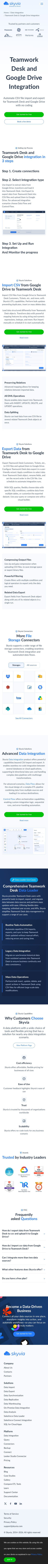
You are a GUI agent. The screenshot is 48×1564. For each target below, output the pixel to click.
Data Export (9, 1391)
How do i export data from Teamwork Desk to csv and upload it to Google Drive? (21, 1234)
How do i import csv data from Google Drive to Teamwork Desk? (21, 1247)
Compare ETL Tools (12, 1484)
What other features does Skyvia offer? (22, 1270)
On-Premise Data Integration (17, 1408)
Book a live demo (24, 122)
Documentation (11, 1496)
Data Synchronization (13, 1396)
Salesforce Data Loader (14, 1416)
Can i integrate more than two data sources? (20, 1259)
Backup (7, 1448)
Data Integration (17, 13)
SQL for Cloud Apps (13, 1424)
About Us (8, 1368)
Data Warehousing (12, 1404)
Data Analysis (10, 1412)
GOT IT (9, 1559)
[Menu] (42, 4)
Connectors (9, 1444)
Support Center (11, 1492)
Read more (24, 338)
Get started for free (24, 114)
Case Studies (9, 1476)
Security (7, 1518)
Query (6, 1440)
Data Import (9, 1387)
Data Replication (11, 1400)
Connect (8, 1452)
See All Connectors (24, 718)
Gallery (7, 1480)
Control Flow (9, 799)
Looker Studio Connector (15, 1456)
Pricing (7, 1460)
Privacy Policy (10, 1522)
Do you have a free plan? (14, 1278)
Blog (6, 1472)
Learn (6, 1488)
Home (6, 13)
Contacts (8, 1372)
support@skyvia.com (13, 1526)
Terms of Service (11, 1514)
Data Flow (30, 784)
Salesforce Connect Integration (18, 1420)
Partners (8, 1376)
